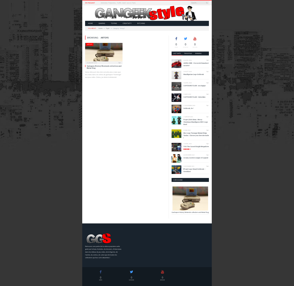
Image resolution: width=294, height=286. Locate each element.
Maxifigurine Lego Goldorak (193, 74)
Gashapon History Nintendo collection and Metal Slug (104, 67)
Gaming (102, 23)
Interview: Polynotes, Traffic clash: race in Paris (118, 3)
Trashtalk (188, 53)
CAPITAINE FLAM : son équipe (194, 86)
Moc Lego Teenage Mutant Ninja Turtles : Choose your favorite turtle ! (196, 135)
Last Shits (177, 53)
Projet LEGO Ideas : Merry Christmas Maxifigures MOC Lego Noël (195, 121)
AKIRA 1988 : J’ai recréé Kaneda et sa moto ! (196, 64)
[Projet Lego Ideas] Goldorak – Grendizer (194, 170)
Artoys (89, 44)
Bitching (141, 23)
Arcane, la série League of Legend (195, 158)
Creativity (127, 23)
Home (90, 23)
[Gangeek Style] (147, 13)
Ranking (198, 53)
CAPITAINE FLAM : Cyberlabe (194, 97)
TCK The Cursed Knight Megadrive (196, 146)
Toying (114, 23)
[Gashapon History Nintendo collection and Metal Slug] (104, 53)
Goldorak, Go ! (188, 108)
